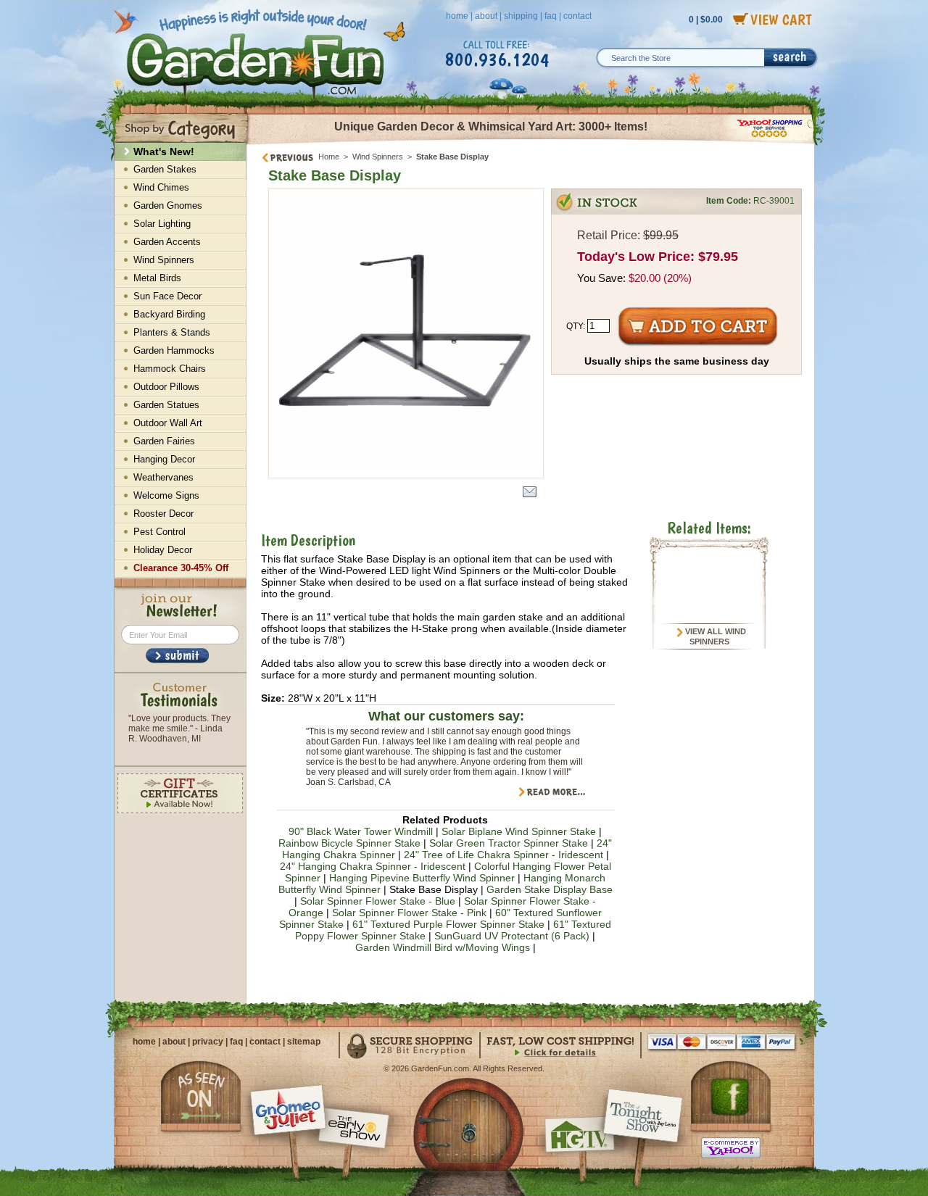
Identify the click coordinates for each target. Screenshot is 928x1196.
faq (550, 16)
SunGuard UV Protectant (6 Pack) (511, 936)
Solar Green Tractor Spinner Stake (508, 843)
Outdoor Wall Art (167, 423)
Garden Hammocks (174, 350)
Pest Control (159, 531)
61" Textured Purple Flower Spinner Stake (448, 924)
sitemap (303, 1042)
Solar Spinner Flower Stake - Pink (409, 912)
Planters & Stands (171, 332)
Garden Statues (166, 404)
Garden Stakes (164, 169)
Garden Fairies (164, 441)
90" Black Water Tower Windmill (361, 831)
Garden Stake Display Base (549, 889)
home (457, 16)
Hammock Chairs (169, 368)
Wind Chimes (161, 187)
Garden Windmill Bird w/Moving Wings (442, 947)
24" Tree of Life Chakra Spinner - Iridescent (503, 854)
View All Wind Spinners (714, 636)
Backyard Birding (169, 314)
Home (328, 156)
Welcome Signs (166, 495)
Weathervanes (163, 477)
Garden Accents (167, 241)
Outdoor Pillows (166, 386)
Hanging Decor (164, 459)
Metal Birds (157, 278)
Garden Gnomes (167, 205)
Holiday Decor (162, 549)
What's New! (163, 151)
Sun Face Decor (167, 296)
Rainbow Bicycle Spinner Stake (349, 843)
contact (577, 16)
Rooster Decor (163, 513)
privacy (207, 1042)
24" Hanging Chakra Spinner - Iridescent (372, 866)
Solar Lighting (162, 223)
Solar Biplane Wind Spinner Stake (519, 831)
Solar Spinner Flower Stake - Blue (377, 901)
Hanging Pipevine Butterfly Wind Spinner (422, 878)
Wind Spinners (378, 156)
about (486, 16)
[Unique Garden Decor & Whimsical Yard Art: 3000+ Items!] (531, 143)
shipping (521, 16)
